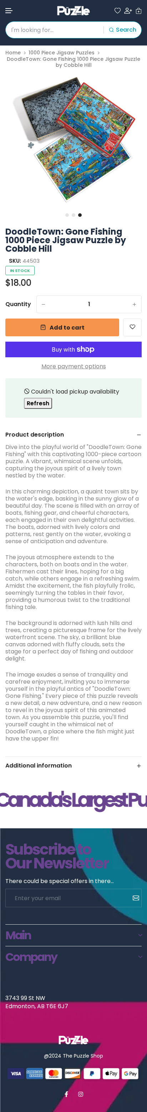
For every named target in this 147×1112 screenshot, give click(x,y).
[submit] (133, 898)
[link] (127, 86)
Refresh (38, 403)
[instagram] (81, 1094)
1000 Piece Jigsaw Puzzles (62, 53)
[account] (128, 11)
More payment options (73, 366)
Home (13, 53)
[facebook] (66, 1094)
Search (126, 30)
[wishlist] (118, 11)
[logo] (73, 11)
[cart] (139, 11)
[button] (9, 11)
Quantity (18, 304)
